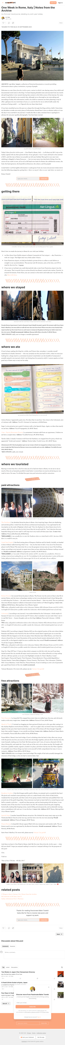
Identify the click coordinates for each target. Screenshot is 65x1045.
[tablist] (8, 946)
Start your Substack (28, 1037)
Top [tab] (3, 967)
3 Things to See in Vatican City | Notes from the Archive (19, 894)
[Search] (62, 967)
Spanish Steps (5, 815)
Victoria (7, 17)
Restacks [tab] (12, 946)
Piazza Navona (6, 824)
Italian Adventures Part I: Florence (12, 899)
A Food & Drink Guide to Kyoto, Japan (14, 982)
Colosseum (4, 613)
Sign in (60, 3)
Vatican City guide (38, 669)
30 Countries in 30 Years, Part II (11, 896)
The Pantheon (6, 522)
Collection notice (41, 1033)
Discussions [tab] (14, 967)
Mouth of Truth (6, 724)
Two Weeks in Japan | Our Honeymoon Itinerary (18, 972)
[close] (48, 987)
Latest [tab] (7, 967)
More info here (12, 275)
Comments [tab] (5, 946)
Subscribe (53, 2)
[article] (32, 975)
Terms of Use (40, 1010)
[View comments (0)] (9, 23)
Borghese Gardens (7, 793)
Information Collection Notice (32, 1012)
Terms (34, 1033)
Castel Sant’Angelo (7, 542)
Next (58, 934)
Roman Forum (5, 596)
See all (5, 1003)
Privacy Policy (45, 1012)
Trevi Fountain (6, 718)
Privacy (29, 1033)
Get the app (40, 1037)
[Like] (2, 999)
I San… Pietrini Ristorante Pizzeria (12, 432)
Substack (24, 1041)
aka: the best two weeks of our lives (11, 974)
